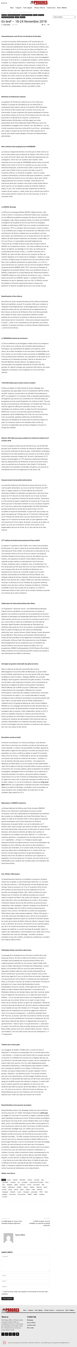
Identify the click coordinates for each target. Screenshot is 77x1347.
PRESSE (30, 1194)
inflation (32, 1187)
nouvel (19, 1192)
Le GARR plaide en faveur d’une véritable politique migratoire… (11, 1222)
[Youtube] (17, 1334)
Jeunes (10, 1189)
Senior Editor (6, 24)
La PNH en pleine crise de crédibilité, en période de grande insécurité (39, 1223)
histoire (26, 1187)
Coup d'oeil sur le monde (36, 1182)
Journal (16, 1189)
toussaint (41, 1194)
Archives (30, 1180)
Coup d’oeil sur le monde (14, 15)
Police (46, 1192)
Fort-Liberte (36, 1184)
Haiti (43, 1184)
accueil (9, 1180)
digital (16, 1184)
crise (3, 1184)
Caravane (13, 1182)
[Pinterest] (13, 29)
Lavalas (27, 1189)
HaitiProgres (11, 1187)
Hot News (41, 15)
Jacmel (45, 1187)
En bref (35, 15)
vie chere (4, 1196)
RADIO (35, 1194)
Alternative (22, 1180)
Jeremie (4, 1189)
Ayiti (42, 1180)
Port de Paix (12, 1194)
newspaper (5, 1192)
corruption (24, 1182)
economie (22, 1184)
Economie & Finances (27, 15)
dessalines (9, 1184)
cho (19, 1182)
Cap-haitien (5, 1182)
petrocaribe (34, 1192)
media (33, 1189)
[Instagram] (6, 1334)
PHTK (41, 1192)
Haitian (4, 1187)
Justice (16, 17)
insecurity (39, 1187)
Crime (46, 1182)
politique (4, 1194)
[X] (8, 29)
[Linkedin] (10, 1334)
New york (39, 1189)
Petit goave (26, 1192)
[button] (4, 3)
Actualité (9, 12)
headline (19, 1187)
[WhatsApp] (17, 29)
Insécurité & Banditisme (8, 17)
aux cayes (36, 1180)
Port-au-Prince (22, 1194)
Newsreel (22, 17)
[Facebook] (3, 29)
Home (3, 12)
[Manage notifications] (4, 1342)
